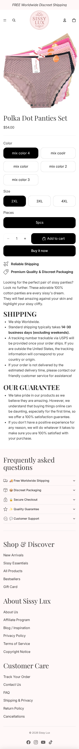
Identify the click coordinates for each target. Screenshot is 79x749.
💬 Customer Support (24, 518)
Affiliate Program (16, 620)
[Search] (14, 20)
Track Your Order (16, 677)
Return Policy (13, 708)
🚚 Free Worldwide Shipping (29, 480)
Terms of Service (16, 643)
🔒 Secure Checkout (23, 499)
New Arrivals (13, 555)
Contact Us (12, 684)
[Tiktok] (50, 742)
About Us (10, 612)
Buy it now (39, 251)
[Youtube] (43, 742)
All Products (12, 571)
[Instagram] (35, 742)
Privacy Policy (14, 635)
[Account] (64, 20)
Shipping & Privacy (18, 700)
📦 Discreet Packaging (25, 490)
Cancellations (14, 716)
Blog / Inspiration (16, 628)
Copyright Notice (16, 651)
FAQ (6, 692)
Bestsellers (11, 579)
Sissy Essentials (15, 563)
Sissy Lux (44, 732)
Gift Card (10, 587)
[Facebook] (28, 742)
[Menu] (5, 20)
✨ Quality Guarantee (24, 509)
